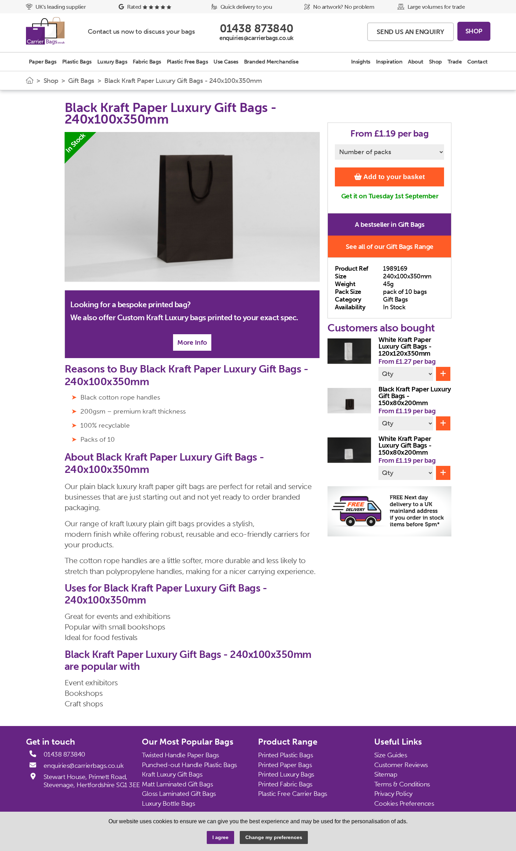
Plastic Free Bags (187, 61)
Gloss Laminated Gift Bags (179, 794)
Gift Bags (81, 81)
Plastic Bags (77, 61)
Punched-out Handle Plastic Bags (189, 764)
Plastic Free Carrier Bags (292, 794)
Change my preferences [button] (273, 837)
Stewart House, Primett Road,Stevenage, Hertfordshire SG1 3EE (92, 781)
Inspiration (389, 61)
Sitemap (385, 774)
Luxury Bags (112, 61)
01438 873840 (64, 754)
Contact (477, 61)
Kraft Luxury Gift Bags (172, 774)
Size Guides (390, 755)
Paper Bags (43, 61)
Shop (435, 61)
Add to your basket (393, 176)
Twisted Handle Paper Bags (180, 755)
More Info (192, 342)
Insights (360, 61)
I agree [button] (220, 837)
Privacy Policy (393, 794)
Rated (134, 7)
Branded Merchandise (271, 61)
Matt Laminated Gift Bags (177, 784)
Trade (455, 61)
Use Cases (225, 61)
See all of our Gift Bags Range (390, 247)
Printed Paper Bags (285, 764)
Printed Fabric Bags (285, 784)
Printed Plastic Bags (285, 755)
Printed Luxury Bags (286, 774)
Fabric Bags (147, 61)
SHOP (473, 31)
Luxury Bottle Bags (168, 803)
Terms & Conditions (402, 784)
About (415, 61)
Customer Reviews (401, 764)
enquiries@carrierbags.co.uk (84, 766)
